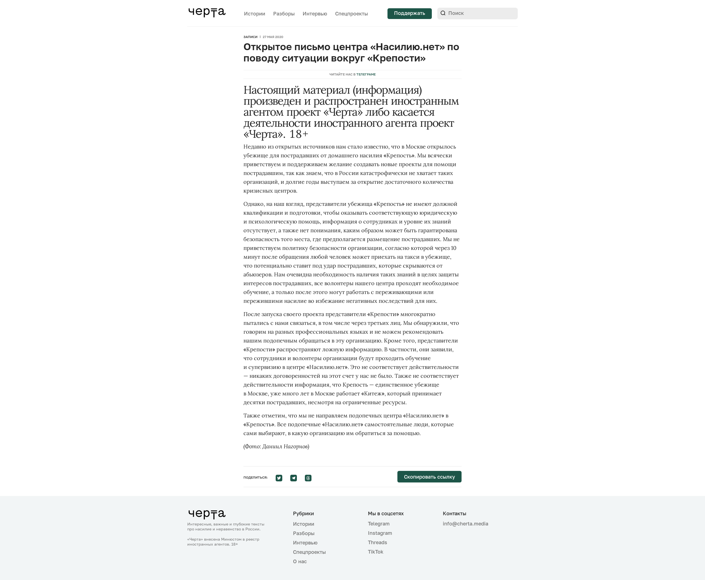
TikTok (375, 551)
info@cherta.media (465, 524)
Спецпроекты (351, 13)
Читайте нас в (352, 74)
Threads (377, 542)
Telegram (379, 523)
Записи (250, 37)
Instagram (380, 533)
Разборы (284, 13)
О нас (300, 561)
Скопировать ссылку (429, 477)
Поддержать (409, 13)
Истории (254, 13)
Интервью (315, 13)
